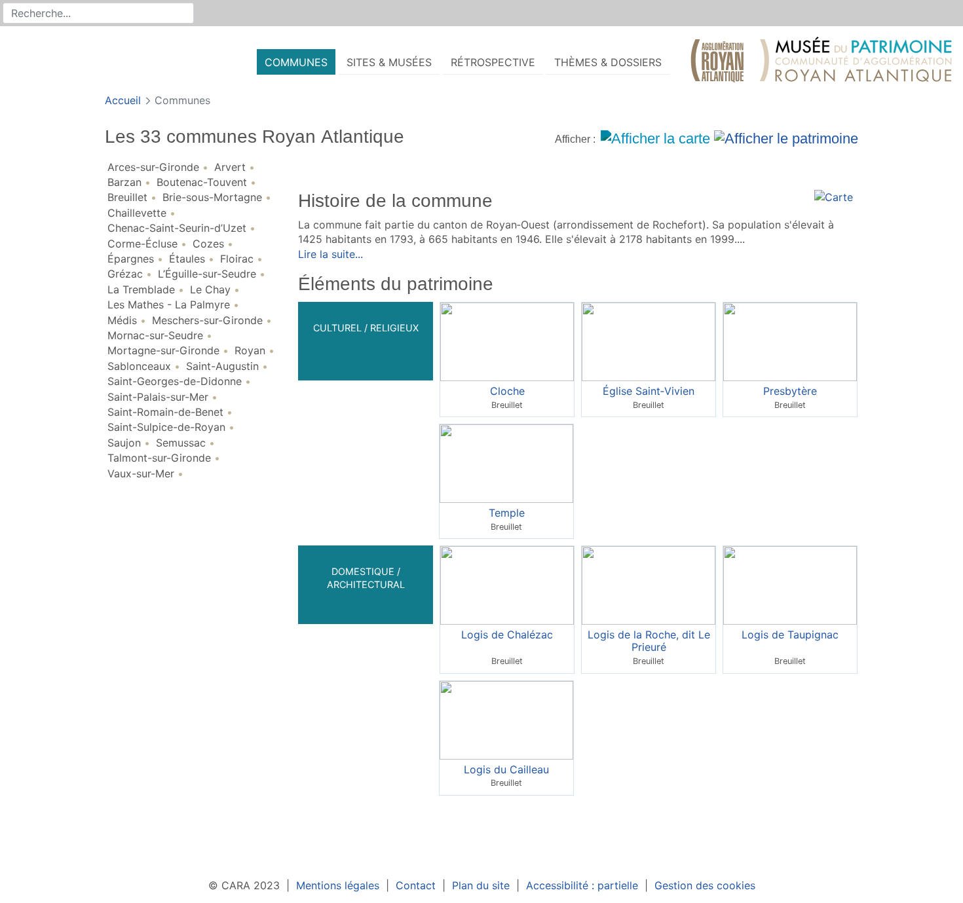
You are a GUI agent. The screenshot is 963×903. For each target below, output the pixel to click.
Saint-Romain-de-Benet (165, 411)
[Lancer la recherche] (184, 13)
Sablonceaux (139, 366)
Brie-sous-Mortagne (212, 197)
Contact (416, 885)
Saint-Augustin (222, 366)
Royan (250, 350)
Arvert (230, 167)
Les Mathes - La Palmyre (168, 304)
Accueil (124, 100)
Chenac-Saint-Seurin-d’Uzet (176, 227)
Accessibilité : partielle (582, 885)
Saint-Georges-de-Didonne (174, 381)
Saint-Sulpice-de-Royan (166, 426)
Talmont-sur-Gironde (159, 457)
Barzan (124, 182)
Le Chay (210, 289)
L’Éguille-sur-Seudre (207, 273)
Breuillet (127, 197)
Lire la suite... (330, 254)
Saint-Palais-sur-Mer (157, 396)
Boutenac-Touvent (202, 182)
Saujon (124, 442)
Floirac (237, 258)
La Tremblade (141, 289)
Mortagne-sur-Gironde (163, 350)
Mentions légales (337, 885)
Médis (122, 320)
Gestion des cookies (704, 885)
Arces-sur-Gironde (153, 167)
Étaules (187, 258)
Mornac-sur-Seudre (155, 335)
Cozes (208, 243)
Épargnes (130, 258)
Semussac (181, 442)
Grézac (125, 273)
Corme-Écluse (142, 243)
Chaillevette (136, 212)
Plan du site (481, 885)
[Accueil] (821, 62)
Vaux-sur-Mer (140, 473)
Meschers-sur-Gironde (207, 320)
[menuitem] (296, 62)
